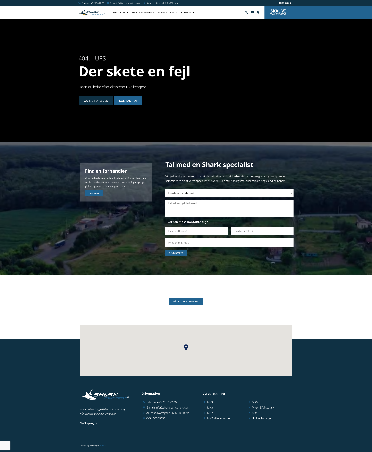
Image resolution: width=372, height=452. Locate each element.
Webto (103, 445)
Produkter (119, 12)
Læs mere (94, 193)
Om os (174, 12)
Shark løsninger (142, 12)
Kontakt (186, 12)
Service (162, 12)
